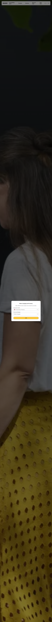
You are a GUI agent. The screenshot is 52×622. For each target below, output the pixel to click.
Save (26, 318)
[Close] (39, 301)
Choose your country (16, 307)
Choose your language (16, 312)
